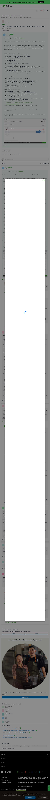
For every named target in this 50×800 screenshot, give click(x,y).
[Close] (43, 180)
